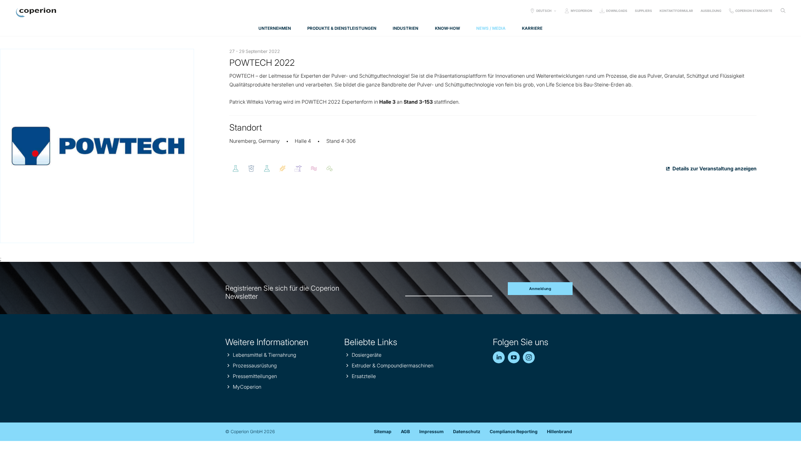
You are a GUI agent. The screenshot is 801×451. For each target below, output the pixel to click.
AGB (405, 431)
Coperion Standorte (753, 11)
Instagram (529, 357)
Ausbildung (711, 11)
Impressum (431, 431)
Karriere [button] (532, 28)
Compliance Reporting (514, 431)
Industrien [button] (405, 28)
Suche (783, 10)
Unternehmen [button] (274, 28)
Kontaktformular (676, 11)
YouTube (514, 357)
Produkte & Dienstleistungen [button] (341, 28)
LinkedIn (499, 357)
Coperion (36, 13)
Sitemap (382, 431)
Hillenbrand (559, 431)
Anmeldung (540, 288)
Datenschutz (466, 431)
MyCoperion (581, 11)
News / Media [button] (491, 28)
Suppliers (643, 11)
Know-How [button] (447, 28)
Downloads (616, 11)
